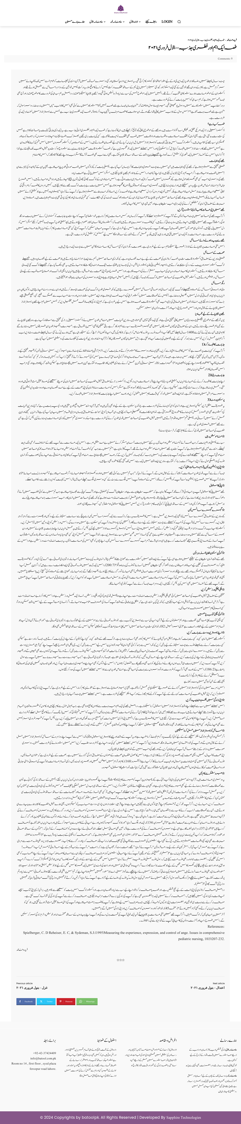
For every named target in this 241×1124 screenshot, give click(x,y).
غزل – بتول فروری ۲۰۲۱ (31, 987)
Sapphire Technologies (183, 1117)
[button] (179, 22)
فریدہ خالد (232, 40)
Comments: (225, 59)
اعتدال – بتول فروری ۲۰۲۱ (208, 987)
